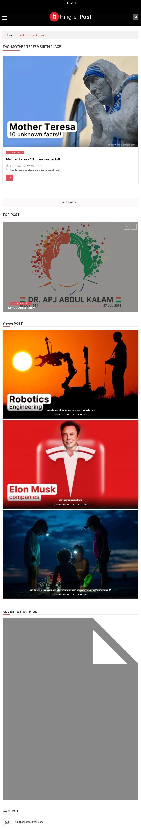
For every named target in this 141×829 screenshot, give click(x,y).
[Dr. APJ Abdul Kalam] (70, 266)
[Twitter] (71, 3)
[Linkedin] (76, 3)
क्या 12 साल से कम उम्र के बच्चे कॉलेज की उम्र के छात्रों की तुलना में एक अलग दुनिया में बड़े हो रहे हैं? (70, 590)
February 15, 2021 (34, 165)
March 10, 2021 (80, 594)
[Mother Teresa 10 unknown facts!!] (70, 101)
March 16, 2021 (80, 414)
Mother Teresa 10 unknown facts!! (33, 159)
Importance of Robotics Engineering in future (70, 410)
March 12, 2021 (80, 504)
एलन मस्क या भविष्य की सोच (70, 500)
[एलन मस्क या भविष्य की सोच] (70, 464)
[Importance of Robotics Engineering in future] (70, 374)
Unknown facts (15, 152)
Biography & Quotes (21, 303)
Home (10, 35)
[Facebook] (67, 3)
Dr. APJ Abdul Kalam (21, 307)
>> (9, 177)
